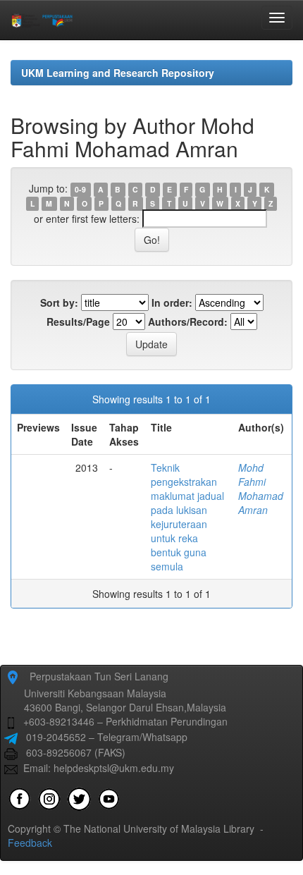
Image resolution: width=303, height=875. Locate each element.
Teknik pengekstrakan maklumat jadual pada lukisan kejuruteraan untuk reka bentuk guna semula (187, 516)
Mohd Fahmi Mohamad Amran (260, 488)
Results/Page (78, 321)
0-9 (80, 189)
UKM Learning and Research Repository (117, 73)
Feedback (30, 843)
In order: (172, 302)
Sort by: (59, 302)
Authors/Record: (188, 321)
